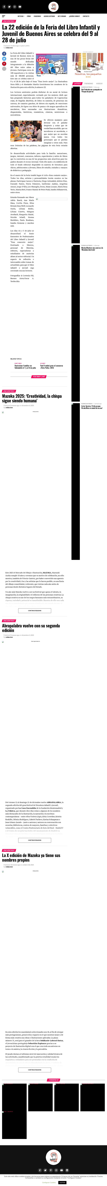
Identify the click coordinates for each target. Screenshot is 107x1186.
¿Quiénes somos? (74, 16)
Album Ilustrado (49, 16)
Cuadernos (37, 16)
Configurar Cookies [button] (49, 1182)
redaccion (9, 48)
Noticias (20, 16)
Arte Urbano (62, 16)
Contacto (86, 16)
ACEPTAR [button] (62, 1182)
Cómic (29, 16)
